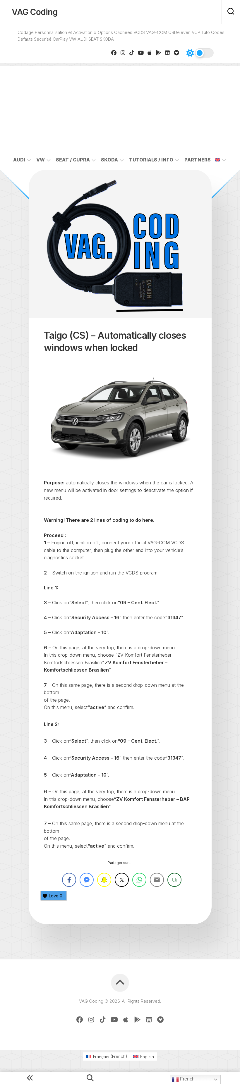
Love (55, 895)
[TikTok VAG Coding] (131, 52)
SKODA (109, 160)
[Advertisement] (120, 107)
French (187, 1078)
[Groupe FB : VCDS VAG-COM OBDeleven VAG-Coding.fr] (114, 52)
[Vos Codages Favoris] (176, 52)
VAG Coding (35, 12)
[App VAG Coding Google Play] (158, 52)
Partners (197, 160)
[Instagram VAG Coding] (123, 52)
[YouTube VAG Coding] (141, 52)
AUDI (19, 160)
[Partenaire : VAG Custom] (167, 52)
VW (40, 160)
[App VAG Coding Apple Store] (149, 52)
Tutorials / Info (151, 160)
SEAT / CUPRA (73, 160)
